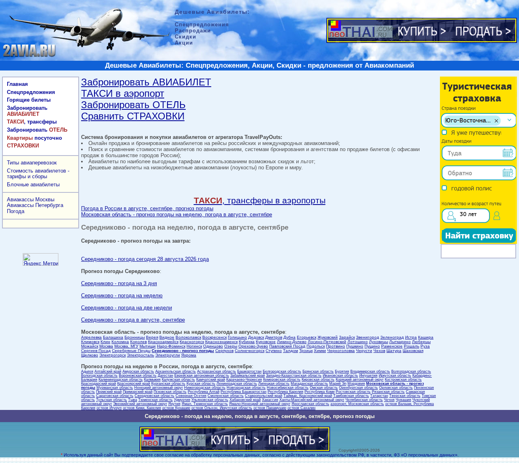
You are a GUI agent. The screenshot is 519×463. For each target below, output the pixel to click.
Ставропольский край (263, 396)
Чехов (379, 350)
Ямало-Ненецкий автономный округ (259, 404)
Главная (17, 84)
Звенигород (367, 337)
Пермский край (109, 392)
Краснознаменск (221, 341)
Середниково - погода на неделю (122, 295)
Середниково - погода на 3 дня (119, 283)
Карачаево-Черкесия (244, 380)
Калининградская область (121, 380)
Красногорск (192, 341)
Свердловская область (154, 396)
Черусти (364, 350)
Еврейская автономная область (201, 375)
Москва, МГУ (126, 346)
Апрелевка (91, 337)
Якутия (174, 404)
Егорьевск (306, 337)
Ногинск (194, 346)
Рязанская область (388, 392)
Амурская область (138, 371)
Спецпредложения (31, 92)
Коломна (120, 341)
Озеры (230, 346)
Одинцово (213, 346)
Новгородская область (246, 388)
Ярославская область (310, 404)
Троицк (306, 350)
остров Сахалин (301, 408)
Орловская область (396, 388)
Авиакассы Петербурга (35, 205)
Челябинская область (364, 400)
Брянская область (318, 371)
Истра (411, 337)
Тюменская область (155, 400)
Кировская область (318, 380)
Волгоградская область (411, 371)
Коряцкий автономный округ (360, 380)
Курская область (201, 384)
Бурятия (342, 371)
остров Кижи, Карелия (142, 408)
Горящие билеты (29, 100)
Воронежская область (138, 375)
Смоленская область (226, 396)
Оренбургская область (358, 388)
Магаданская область (309, 384)
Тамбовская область (351, 396)
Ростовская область (353, 392)
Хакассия (270, 400)
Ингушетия (368, 375)
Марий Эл (337, 384)
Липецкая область (274, 384)
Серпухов (224, 350)
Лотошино (357, 341)
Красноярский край (133, 384)
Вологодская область (99, 375)
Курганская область (168, 384)
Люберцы (421, 341)
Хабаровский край (245, 400)
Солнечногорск (249, 350)
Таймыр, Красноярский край (307, 396)
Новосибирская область (288, 388)
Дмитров (273, 337)
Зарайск (347, 337)
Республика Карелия (285, 392)
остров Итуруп (109, 408)
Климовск (90, 341)
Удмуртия (182, 400)
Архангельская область (175, 371)
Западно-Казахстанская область (294, 375)
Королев (138, 341)
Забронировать (27, 111)
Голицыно (237, 337)
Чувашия (403, 400)
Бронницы (134, 337)
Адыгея (87, 371)
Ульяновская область (209, 400)
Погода (15, 211)
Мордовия (356, 384)
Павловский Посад (287, 346)
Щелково (89, 355)
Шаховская (413, 350)
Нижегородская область (204, 388)
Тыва (132, 400)
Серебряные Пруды (131, 350)
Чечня (389, 400)
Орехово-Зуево (253, 346)
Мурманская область (115, 388)
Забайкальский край (247, 375)
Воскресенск (214, 337)
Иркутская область (395, 375)
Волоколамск (188, 337)
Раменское (392, 346)
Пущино (372, 346)
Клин (105, 341)
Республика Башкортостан (243, 392)
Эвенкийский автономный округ (140, 404)
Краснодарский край (98, 384)
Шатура (393, 350)
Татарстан (379, 396)
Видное (166, 337)
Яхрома (188, 355)
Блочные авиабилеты (33, 184)
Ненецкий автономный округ (158, 388)
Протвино (335, 346)
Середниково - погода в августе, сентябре (133, 320)
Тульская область (111, 400)
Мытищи (147, 346)
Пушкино (354, 346)
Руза (425, 346)
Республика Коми (320, 392)
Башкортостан (249, 371)
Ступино (274, 350)
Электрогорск (112, 355)
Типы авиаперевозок (32, 163)
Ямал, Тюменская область (205, 404)
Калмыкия (152, 380)
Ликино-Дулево (292, 341)
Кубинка (247, 341)
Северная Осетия (191, 396)
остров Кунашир (176, 408)
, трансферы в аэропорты (260, 200)
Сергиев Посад (96, 350)
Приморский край (137, 392)
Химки (320, 350)
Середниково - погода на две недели (126, 308)
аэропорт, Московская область (357, 404)
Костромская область (403, 380)
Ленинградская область (237, 384)
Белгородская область (282, 371)
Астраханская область (216, 371)
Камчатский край (210, 380)
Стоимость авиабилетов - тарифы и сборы (38, 174)
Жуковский (327, 337)
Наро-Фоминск (171, 346)
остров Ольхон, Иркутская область (221, 408)
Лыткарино (400, 341)
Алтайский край (107, 371)
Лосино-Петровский (327, 341)
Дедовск (256, 337)
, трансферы (32, 122)
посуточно (34, 138)
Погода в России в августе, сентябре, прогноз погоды (147, 208)
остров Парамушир (269, 408)
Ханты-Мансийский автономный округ (311, 400)
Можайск (89, 346)
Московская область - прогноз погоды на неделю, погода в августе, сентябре (176, 214)
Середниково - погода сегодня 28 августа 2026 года (145, 259)
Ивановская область (340, 375)
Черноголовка (341, 350)
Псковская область (170, 392)
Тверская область (404, 396)
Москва (106, 346)
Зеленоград (392, 337)
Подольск (316, 346)
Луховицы (378, 341)
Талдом (290, 350)
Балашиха (113, 337)
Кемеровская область (281, 380)
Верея (152, 337)
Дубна (289, 337)
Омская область (324, 388)
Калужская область (178, 380)
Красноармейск (163, 341)
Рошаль (411, 346)
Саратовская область (114, 396)
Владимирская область (370, 371)
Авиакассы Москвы (30, 199)
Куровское (266, 341)
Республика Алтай (203, 392)
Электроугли (167, 355)
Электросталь (140, 355)
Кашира (425, 337)
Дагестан (165, 375)
